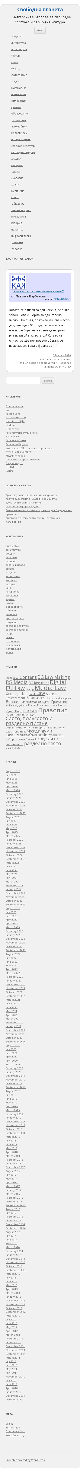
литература (18, 43)
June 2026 (11, 778)
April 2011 (12, 1372)
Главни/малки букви (35, 702)
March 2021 (13, 1018)
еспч (61, 735)
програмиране (21, 139)
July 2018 (11, 1140)
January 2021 (13, 1026)
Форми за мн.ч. (56, 727)
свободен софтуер (23, 146)
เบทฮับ (9, 470)
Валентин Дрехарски (59, 698)
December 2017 (15, 1167)
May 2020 (11, 1056)
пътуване (17, 242)
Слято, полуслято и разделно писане (29, 721)
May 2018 (11, 1148)
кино (14, 62)
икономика (18, 216)
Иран (63, 705)
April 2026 (12, 786)
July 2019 (11, 1094)
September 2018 (16, 1132)
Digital (58, 682)
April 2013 (12, 1289)
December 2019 (15, 1075)
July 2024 (11, 866)
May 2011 (11, 1368)
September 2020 (16, 1041)
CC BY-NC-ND (61, 299)
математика (18, 88)
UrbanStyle (12, 428)
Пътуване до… (14, 463)
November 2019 (15, 1079)
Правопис (65, 362)
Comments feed (15, 1431)
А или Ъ (51, 694)
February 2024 (14, 885)
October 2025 (14, 809)
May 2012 (11, 1327)
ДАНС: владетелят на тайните (23, 502)
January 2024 (13, 889)
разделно (35, 743)
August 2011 (13, 1357)
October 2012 (14, 1308)
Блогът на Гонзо (16, 440)
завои (34, 362)
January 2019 (13, 1117)
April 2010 (12, 1388)
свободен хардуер (23, 152)
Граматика (59, 701)
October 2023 (14, 900)
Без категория (15, 698)
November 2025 (15, 805)
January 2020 (13, 1071)
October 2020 (14, 1037)
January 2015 (13, 1220)
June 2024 (11, 870)
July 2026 (11, 774)
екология (17, 178)
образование (20, 113)
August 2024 (13, 862)
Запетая (44, 705)
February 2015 (14, 1216)
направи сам (19, 133)
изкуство (17, 36)
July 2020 (11, 1049)
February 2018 (14, 1159)
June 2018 (11, 1144)
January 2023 (13, 934)
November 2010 (15, 1376)
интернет (17, 165)
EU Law (15, 688)
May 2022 (11, 965)
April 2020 (12, 1060)
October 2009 (14, 1399)
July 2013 (11, 1277)
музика (15, 68)
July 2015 (11, 1212)
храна (15, 184)
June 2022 (11, 961)
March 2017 (13, 1186)
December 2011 (15, 1346)
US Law (37, 693)
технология (19, 120)
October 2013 (14, 1266)
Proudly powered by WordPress (25, 1460)
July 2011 (11, 1361)
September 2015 (16, 1205)
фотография (19, 75)
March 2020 (13, 1064)
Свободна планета (40, 9)
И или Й (52, 362)
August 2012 (13, 1315)
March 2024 (13, 881)
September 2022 (16, 950)
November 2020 (15, 1033)
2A (7, 410)
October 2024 (14, 855)
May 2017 (11, 1178)
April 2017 (12, 1182)
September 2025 (16, 813)
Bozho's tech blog (16, 417)
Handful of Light (15, 421)
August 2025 (13, 817)
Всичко (13, 701)
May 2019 (11, 1102)
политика (17, 229)
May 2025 (11, 828)
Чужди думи (39, 731)
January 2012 (13, 1342)
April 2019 (12, 1106)
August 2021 (13, 999)
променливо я (14, 744)
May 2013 (11, 1285)
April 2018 (12, 1152)
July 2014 (11, 1235)
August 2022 (13, 954)
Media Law (50, 687)
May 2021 (11, 1011)
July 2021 (11, 1003)
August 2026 (13, 771)
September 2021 (16, 995)
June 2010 (11, 1384)
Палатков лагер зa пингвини (23, 459)
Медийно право (15, 455)
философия (18, 101)
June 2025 (11, 824)
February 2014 (14, 1251)
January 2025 (13, 843)
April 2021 (12, 1015)
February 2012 (14, 1338)
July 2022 (11, 957)
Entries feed (13, 1427)
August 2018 (13, 1136)
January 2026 (13, 797)
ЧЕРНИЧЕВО (13, 466)
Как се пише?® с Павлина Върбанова (29, 448)
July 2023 (11, 912)
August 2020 (13, 1045)
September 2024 (16, 858)
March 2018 (13, 1155)
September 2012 (16, 1311)
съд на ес (13, 747)
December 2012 (15, 1300)
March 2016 (13, 1193)
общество (18, 203)
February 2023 (14, 931)
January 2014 (13, 1254)
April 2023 (12, 923)
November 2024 (15, 851)
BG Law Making (54, 677)
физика (16, 107)
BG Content (25, 677)
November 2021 (15, 988)
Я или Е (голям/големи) (21, 735)
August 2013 (13, 1273)
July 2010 (11, 1380)
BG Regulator (39, 682)
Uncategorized (17, 694)
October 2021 (14, 992)
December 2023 (15, 893)
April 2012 (12, 1330)
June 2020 (11, 1053)
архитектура (19, 49)
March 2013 (13, 1292)
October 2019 (14, 1083)
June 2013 (11, 1281)
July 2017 (11, 1174)
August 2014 (13, 1231)
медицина (17, 191)
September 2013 (16, 1269)
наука (15, 81)
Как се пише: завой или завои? (38, 291)
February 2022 (14, 976)
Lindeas (10, 425)
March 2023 (13, 927)
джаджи (16, 158)
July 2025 (11, 820)
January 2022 (13, 980)
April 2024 (12, 877)
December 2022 (15, 938)
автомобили (19, 126)
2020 (9, 678)
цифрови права (21, 236)
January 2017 (13, 1190)
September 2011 (16, 1353)
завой (43, 362)
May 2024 (11, 873)
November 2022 (15, 942)
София (10, 727)
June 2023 (11, 916)
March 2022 (13, 972)
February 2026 (14, 794)
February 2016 (14, 1197)
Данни (11, 705)
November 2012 (15, 1304)
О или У (30, 710)
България (36, 697)
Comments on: (14, 406)
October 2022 (14, 946)
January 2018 (13, 1163)
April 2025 (12, 832)
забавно (17, 249)
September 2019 (16, 1087)
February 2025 (14, 839)
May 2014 (11, 1243)
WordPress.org (15, 1435)
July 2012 (11, 1319)
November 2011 (15, 1350)
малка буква (25, 739)
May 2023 (11, 919)
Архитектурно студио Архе (22, 432)
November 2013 (15, 1262)
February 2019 (14, 1114)
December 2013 (15, 1258)
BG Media (17, 682)
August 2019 (13, 1091)
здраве (16, 171)
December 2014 (15, 1224)
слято (54, 743)
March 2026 (13, 790)
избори (11, 739)
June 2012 (11, 1323)
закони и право (21, 210)
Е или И (33, 705)
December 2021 (15, 984)
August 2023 (13, 908)
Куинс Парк (14, 711)
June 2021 (11, 1007)
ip (33, 689)
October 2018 (14, 1129)
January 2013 (13, 1296)
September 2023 (16, 904)
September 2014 (16, 1228)
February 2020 (14, 1068)
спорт (15, 197)
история (16, 223)
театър (15, 56)
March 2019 (13, 1110)
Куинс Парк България (18, 451)
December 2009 (15, 1395)
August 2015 (13, 1209)
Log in (9, 1423)
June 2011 (11, 1365)
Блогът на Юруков (17, 444)
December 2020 (15, 1030)
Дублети (22, 705)
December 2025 (15, 801)
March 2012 (13, 1334)
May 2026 (11, 782)
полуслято (46, 738)
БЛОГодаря (13, 436)
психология (18, 94)
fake (28, 689)
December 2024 (15, 847)
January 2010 (13, 1391)
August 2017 (13, 1170)
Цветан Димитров (16, 731)
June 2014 (11, 1239)
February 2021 (14, 1022)
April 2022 (12, 969)
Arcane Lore (13, 413)
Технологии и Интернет (31, 727)
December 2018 (15, 1121)
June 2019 (11, 1098)
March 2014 (13, 1247)
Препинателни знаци (20, 714)
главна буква (47, 735)
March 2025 (13, 835)
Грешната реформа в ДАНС (22, 506)
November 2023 (15, 896)
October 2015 (14, 1201)
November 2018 (15, 1125)
